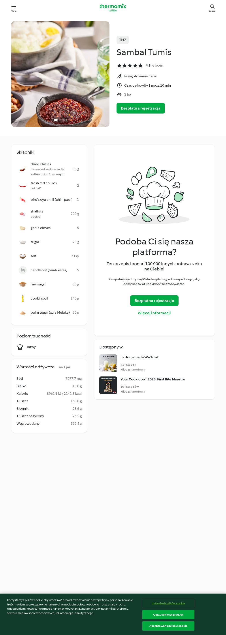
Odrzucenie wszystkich (168, 614)
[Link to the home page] (113, 8)
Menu (14, 10)
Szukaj (212, 10)
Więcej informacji (154, 313)
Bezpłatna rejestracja (140, 108)
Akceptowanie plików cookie (168, 626)
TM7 (122, 40)
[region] (113, 614)
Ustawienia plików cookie (168, 603)
